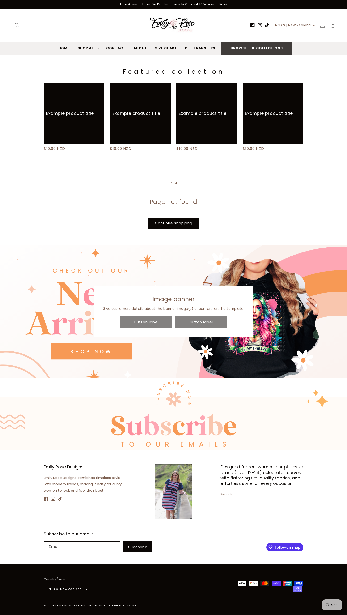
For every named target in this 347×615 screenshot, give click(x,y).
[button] (17, 25)
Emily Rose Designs (70, 605)
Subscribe (138, 546)
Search (226, 494)
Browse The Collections (257, 48)
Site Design (97, 605)
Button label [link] (146, 322)
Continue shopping (173, 223)
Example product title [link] (70, 113)
